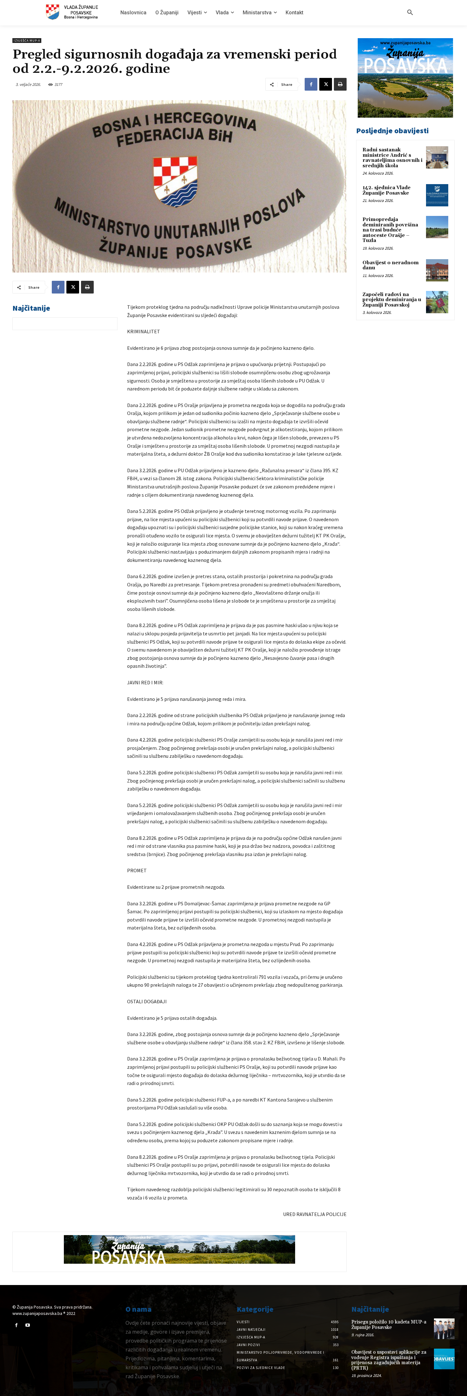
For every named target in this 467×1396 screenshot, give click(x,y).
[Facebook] (311, 84)
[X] (325, 84)
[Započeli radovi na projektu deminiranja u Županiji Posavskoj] (437, 302)
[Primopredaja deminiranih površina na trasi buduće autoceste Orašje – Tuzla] (437, 227)
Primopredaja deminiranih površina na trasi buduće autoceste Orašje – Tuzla (390, 230)
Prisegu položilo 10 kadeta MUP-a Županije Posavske (388, 1324)
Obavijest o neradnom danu (390, 265)
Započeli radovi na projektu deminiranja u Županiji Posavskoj (391, 300)
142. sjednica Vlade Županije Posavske (386, 190)
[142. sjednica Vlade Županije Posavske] (437, 195)
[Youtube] (27, 1325)
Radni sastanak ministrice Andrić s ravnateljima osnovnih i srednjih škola (392, 158)
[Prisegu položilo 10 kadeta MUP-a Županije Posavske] (444, 1328)
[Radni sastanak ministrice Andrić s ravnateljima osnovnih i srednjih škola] (437, 157)
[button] (410, 12)
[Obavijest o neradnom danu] (437, 270)
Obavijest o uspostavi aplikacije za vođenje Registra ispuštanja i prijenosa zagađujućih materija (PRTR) (388, 1360)
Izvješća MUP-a (27, 40)
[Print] (340, 84)
